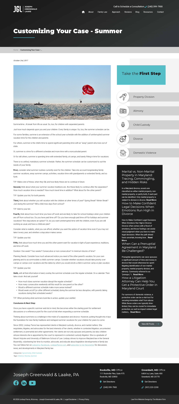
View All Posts (148, 324)
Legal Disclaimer (71, 399)
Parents (27, 356)
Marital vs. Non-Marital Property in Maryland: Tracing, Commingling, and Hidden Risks (138, 177)
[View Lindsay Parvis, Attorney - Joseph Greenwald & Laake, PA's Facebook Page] (17, 383)
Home (83, 12)
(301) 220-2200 (151, 387)
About (90, 12)
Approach (116, 12)
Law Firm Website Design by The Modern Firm (148, 399)
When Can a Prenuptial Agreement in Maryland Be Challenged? (139, 247)
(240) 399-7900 (155, 6)
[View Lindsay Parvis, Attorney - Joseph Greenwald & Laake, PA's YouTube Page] (33, 382)
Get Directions (109, 381)
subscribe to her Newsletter (82, 345)
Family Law (102, 12)
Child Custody (37, 353)
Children (21, 356)
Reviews (128, 12)
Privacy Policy (84, 399)
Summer (34, 356)
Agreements (26, 353)
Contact (160, 12)
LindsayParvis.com (58, 345)
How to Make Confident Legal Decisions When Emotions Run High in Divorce (139, 209)
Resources (148, 12)
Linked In (36, 345)
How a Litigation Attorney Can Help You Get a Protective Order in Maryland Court (139, 283)
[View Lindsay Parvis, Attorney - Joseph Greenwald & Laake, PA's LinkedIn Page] (24, 383)
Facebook (45, 345)
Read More (151, 200)
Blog (137, 12)
